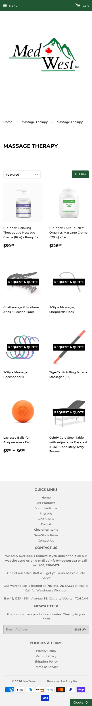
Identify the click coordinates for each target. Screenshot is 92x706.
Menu (13, 5)
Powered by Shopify (62, 681)
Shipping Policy (46, 661)
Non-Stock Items (46, 535)
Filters (80, 174)
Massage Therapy (35, 122)
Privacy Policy (46, 651)
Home (8, 122)
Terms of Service (46, 667)
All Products (46, 503)
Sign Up (80, 629)
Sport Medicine (46, 508)
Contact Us (46, 540)
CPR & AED (46, 519)
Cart (85, 5)
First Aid (46, 513)
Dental (46, 524)
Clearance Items (46, 529)
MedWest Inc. (33, 681)
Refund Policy (46, 656)
